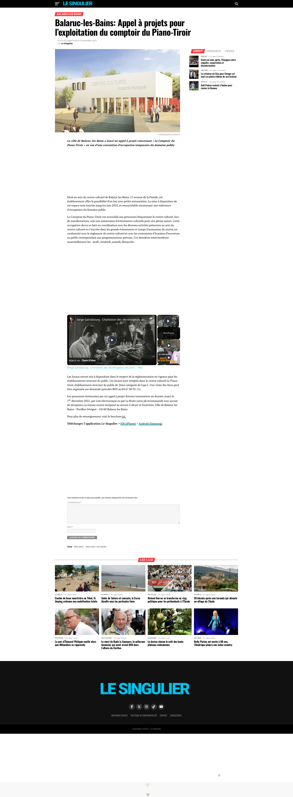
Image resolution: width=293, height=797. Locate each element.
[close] (147, 784)
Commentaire (74, 502)
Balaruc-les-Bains (96, 547)
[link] (72, 320)
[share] (150, 318)
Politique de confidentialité (144, 715)
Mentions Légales (119, 715)
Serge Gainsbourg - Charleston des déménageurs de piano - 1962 (111, 319)
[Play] (169, 345)
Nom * (70, 527)
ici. (124, 416)
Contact (163, 715)
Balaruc (79, 547)
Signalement (176, 715)
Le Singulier (67, 43)
